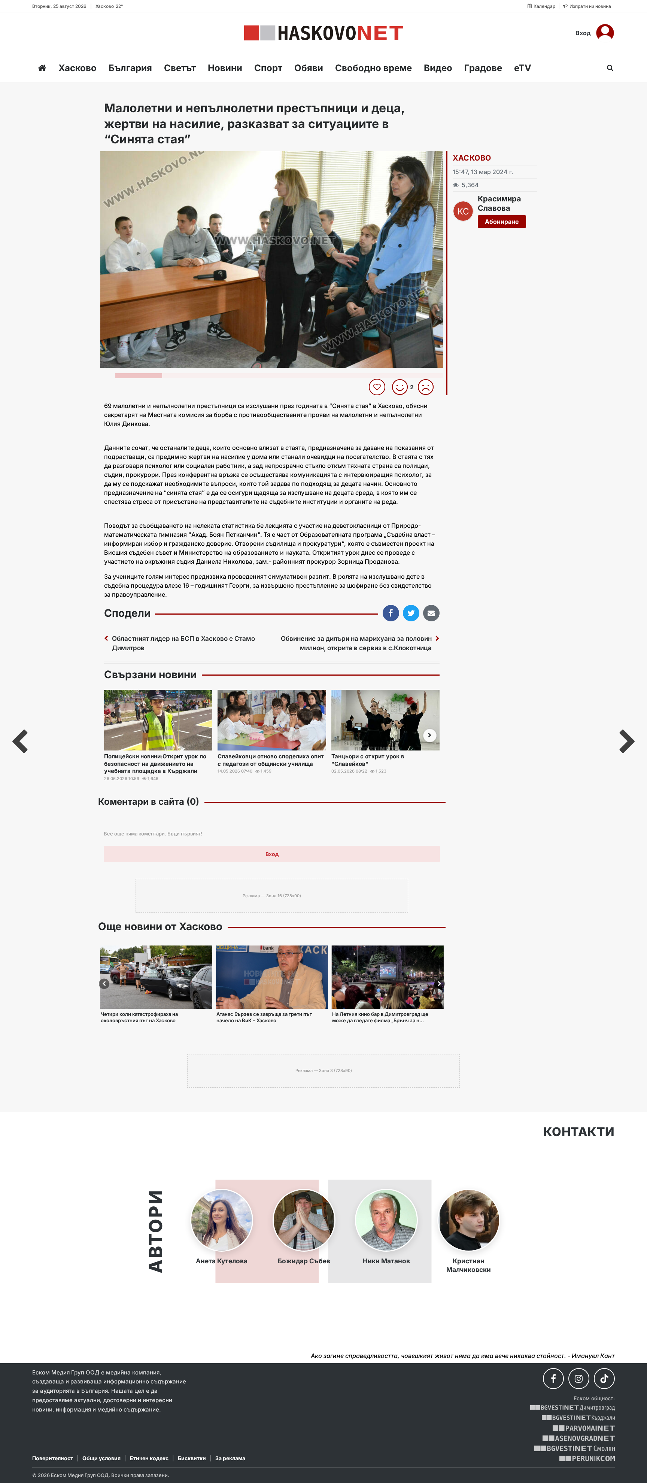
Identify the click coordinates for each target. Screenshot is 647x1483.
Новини (225, 68)
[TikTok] (604, 1378)
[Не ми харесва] (428, 387)
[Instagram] (578, 1378)
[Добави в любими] (378, 387)
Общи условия (101, 1458)
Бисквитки (192, 1458)
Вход (583, 33)
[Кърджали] (578, 1418)
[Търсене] (608, 68)
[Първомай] (583, 1428)
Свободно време (373, 68)
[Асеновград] (579, 1438)
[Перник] (587, 1458)
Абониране (502, 221)
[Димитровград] (572, 1408)
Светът (180, 68)
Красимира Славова (499, 203)
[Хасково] (323, 32)
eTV (522, 68)
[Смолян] (574, 1448)
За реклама (230, 1458)
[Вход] (605, 33)
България (130, 68)
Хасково (77, 68)
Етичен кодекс (149, 1458)
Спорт (268, 68)
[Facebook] (553, 1378)
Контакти (579, 1132)
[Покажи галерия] (435, 172)
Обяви (308, 68)
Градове (483, 68)
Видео (438, 68)
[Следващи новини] (430, 735)
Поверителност (52, 1458)
